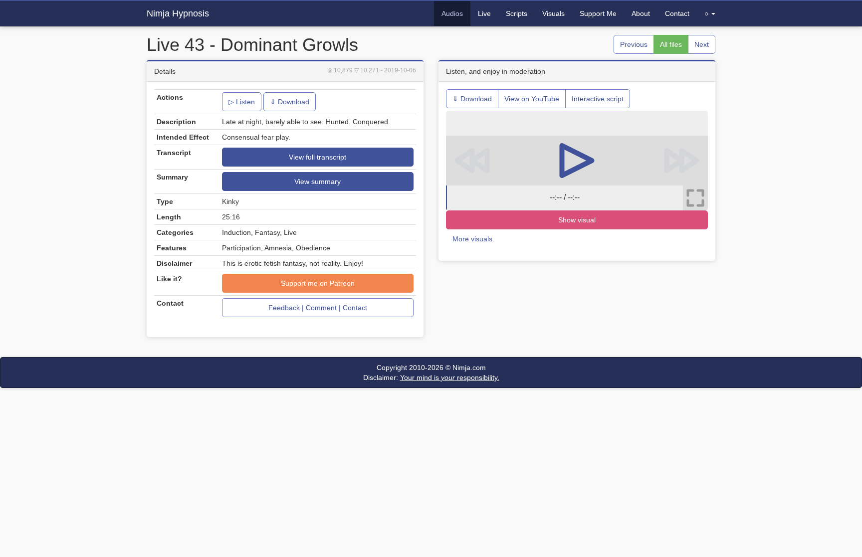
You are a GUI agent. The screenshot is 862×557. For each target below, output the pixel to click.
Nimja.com (469, 367)
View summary (317, 182)
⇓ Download (289, 102)
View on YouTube (531, 99)
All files (671, 44)
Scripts (516, 13)
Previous (633, 44)
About (641, 13)
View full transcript (317, 157)
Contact (677, 13)
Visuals (553, 13)
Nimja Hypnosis (178, 13)
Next (701, 44)
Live (484, 13)
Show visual (577, 220)
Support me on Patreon (318, 283)
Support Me (598, 13)
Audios (452, 13)
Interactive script (598, 99)
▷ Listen (241, 102)
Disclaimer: (431, 377)
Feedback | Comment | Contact (317, 308)
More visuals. (473, 239)
